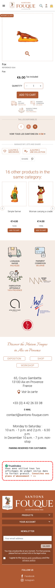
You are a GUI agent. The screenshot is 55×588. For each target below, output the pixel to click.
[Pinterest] (32, 159)
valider (46, 546)
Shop (41, 358)
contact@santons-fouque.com (28, 415)
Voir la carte (29, 392)
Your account (27, 522)
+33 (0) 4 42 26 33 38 (27, 403)
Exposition (14, 358)
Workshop (27, 365)
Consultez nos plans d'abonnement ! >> (27, 474)
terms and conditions (32, 558)
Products (27, 515)
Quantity (17, 86)
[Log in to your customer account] (46, 5)
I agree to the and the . (29, 559)
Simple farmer (14, 211)
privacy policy (28, 560)
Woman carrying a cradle (41, 211)
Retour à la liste (7, 15)
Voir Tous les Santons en (26, 134)
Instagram (29, 580)
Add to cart (27, 94)
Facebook (29, 576)
